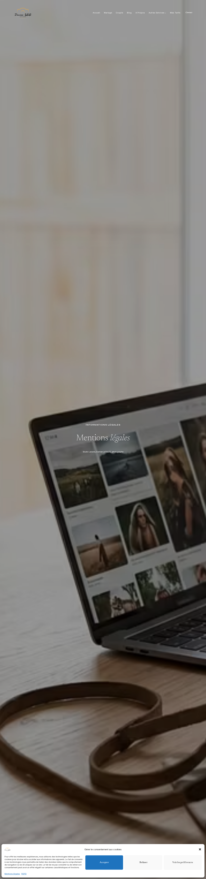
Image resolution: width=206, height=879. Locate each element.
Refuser (143, 862)
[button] (199, 849)
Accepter (104, 862)
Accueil (96, 13)
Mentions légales (12, 874)
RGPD (24, 874)
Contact (188, 13)
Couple (119, 13)
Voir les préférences (182, 862)
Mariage (108, 13)
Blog (129, 13)
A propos (140, 13)
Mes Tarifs (175, 13)
